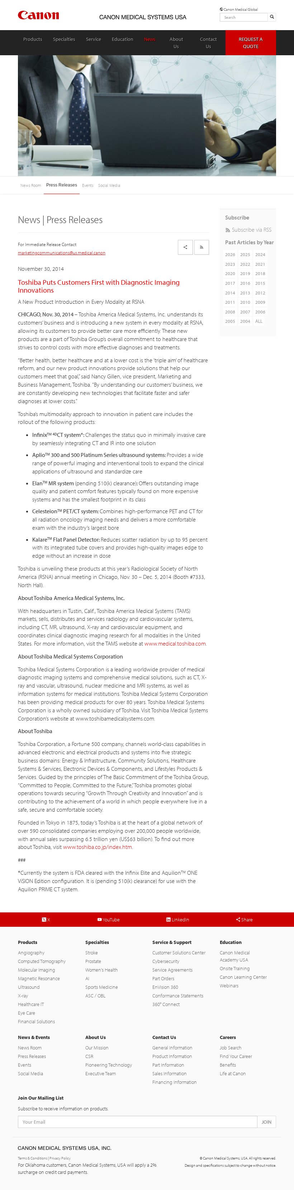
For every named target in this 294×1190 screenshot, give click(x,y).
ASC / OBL (95, 995)
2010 (245, 302)
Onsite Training (235, 968)
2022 (245, 264)
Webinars (229, 985)
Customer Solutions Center (178, 952)
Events (87, 185)
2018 (260, 273)
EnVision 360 (165, 987)
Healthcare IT (31, 1004)
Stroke (91, 952)
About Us (176, 42)
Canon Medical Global (240, 9)
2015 (260, 283)
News (150, 39)
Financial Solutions (36, 1021)
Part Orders (163, 978)
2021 (260, 264)
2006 (260, 312)
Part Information (168, 1065)
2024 (260, 254)
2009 (260, 302)
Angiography (31, 952)
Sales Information (169, 1073)
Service (93, 39)
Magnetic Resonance (39, 978)
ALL (258, 321)
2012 (260, 293)
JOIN (266, 1122)
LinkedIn (180, 919)
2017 (230, 283)
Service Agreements (172, 970)
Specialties (64, 39)
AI (87, 978)
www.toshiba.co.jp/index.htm (97, 846)
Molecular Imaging (36, 970)
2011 (230, 302)
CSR (89, 1056)
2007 (245, 312)
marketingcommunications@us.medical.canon (61, 252)
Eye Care (26, 1013)
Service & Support (171, 942)
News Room (30, 185)
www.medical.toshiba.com (175, 643)
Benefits (228, 1065)
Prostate (93, 961)
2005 (230, 321)
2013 (245, 293)
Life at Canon (233, 1073)
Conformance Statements (177, 995)
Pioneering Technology (108, 1065)
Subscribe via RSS (251, 229)
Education (122, 39)
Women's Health (101, 970)
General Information (172, 1047)
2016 (245, 283)
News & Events (34, 1037)
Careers (228, 1037)
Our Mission (97, 1047)
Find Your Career (236, 1056)
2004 (245, 321)
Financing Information (174, 1082)
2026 (230, 254)
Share (246, 919)
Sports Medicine (101, 987)
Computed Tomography (42, 961)
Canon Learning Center (243, 977)
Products (32, 39)
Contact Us (208, 42)
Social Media (109, 185)
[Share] (185, 247)
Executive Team (100, 1073)
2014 (230, 293)
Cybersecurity (165, 961)
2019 (245, 273)
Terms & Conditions (32, 1158)
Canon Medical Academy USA (235, 956)
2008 (230, 312)
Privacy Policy (60, 1158)
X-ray (23, 995)
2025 (245, 254)
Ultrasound (29, 987)
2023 (230, 264)
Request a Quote (251, 42)
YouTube (111, 919)
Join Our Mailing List (40, 1098)
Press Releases (61, 185)
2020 (230, 273)
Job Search (231, 1047)
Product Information (172, 1056)
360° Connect (166, 1004)
